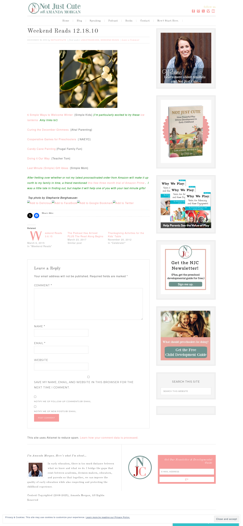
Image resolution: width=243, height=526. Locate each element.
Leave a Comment (130, 40)
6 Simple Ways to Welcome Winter (50, 115)
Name (39, 326)
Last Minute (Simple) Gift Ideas (47, 168)
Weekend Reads (110, 40)
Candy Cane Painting (41, 149)
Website (41, 360)
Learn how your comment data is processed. (109, 437)
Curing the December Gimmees (48, 130)
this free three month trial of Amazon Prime (116, 183)
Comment (43, 285)
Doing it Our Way (38, 158)
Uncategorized (90, 40)
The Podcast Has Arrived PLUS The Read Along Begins (85, 234)
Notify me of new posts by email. (55, 411)
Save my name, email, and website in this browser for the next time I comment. (84, 385)
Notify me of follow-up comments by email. (63, 401)
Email (39, 343)
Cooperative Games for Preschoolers (51, 139)
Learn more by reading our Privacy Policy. (108, 517)
